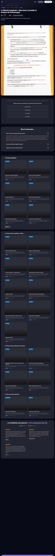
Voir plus (7, 226)
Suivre (10, 15)
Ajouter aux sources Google (18, 15)
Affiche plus (3, 19)
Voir (27, 60)
